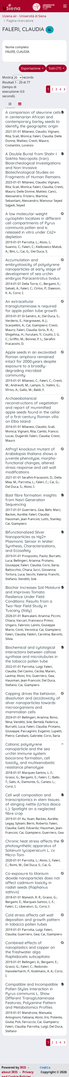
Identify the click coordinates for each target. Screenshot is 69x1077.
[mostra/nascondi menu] (65, 6)
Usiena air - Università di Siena (24, 16)
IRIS (23, 1067)
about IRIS (10, 1072)
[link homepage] (13, 6)
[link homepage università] (43, 6)
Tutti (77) (55, 68)
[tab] (10, 104)
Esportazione (31, 68)
